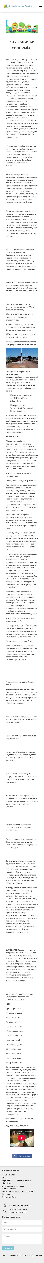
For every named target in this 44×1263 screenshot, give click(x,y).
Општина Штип (8, 1175)
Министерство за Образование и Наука (18, 1191)
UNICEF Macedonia (9, 1188)
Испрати (8, 1248)
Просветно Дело (9, 1197)
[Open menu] (41, 6)
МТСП (4, 1177)
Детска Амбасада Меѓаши (13, 1186)
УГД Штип (6, 1183)
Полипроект (7, 1194)
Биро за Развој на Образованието (16, 1180)
